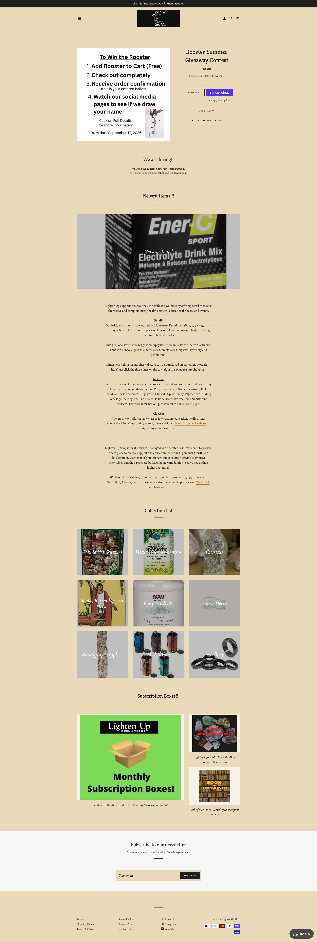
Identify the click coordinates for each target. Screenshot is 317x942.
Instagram (160, 487)
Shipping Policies (86, 924)
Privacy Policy (126, 924)
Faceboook (203, 482)
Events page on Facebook (190, 423)
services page (190, 404)
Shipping (194, 76)
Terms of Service (85, 929)
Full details (205, 111)
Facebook (169, 919)
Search (80, 919)
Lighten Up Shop (231, 919)
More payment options (219, 100)
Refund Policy (126, 919)
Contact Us (125, 929)
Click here (135, 173)
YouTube (169, 929)
